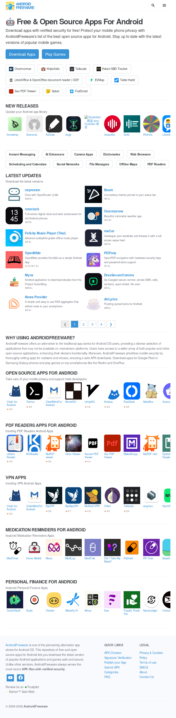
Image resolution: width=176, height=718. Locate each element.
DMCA (144, 667)
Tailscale (80, 68)
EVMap (100, 80)
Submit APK (112, 667)
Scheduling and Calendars (27, 164)
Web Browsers (140, 154)
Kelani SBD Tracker (114, 68)
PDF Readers (156, 164)
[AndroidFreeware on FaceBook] (20, 677)
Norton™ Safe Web (20, 691)
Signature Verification (118, 657)
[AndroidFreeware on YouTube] (10, 677)
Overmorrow (23, 68)
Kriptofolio (53, 68)
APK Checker (113, 652)
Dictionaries (111, 154)
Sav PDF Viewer (25, 91)
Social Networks (68, 164)
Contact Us (147, 677)
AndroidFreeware (17, 645)
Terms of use (148, 662)
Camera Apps (83, 154)
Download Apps (22, 54)
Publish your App (115, 662)
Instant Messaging (22, 154)
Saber (56, 91)
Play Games (55, 54)
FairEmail (81, 91)
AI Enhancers (55, 154)
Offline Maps (128, 164)
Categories (111, 672)
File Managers (99, 164)
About (143, 672)
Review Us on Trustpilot (22, 687)
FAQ (107, 677)
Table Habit (127, 80)
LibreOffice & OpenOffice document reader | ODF (47, 80)
